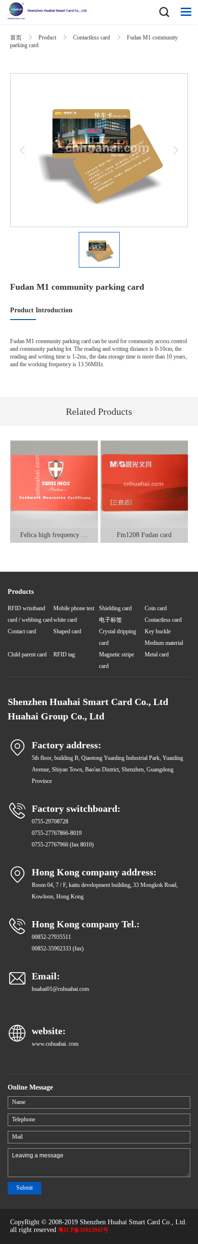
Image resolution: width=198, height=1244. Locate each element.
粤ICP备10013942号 (83, 1230)
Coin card (156, 608)
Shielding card (115, 608)
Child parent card (27, 654)
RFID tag (64, 654)
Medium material (164, 643)
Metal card (157, 654)
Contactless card (91, 37)
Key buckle (158, 631)
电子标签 (110, 619)
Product (47, 37)
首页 (16, 37)
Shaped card (67, 631)
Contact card (22, 631)
